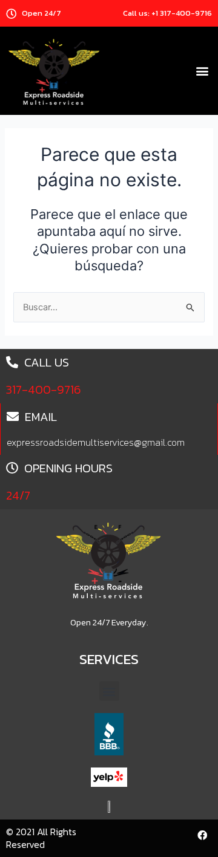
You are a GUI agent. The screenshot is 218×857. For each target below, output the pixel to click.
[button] (202, 71)
